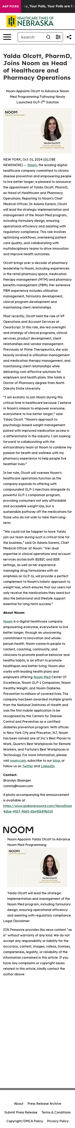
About (18, 1104)
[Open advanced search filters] (58, 37)
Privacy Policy (58, 1121)
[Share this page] (69, 37)
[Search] (48, 37)
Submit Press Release (20, 1112)
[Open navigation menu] (7, 37)
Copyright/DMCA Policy (24, 1121)
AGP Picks (10, 6)
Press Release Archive (44, 1104)
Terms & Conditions (56, 1112)
